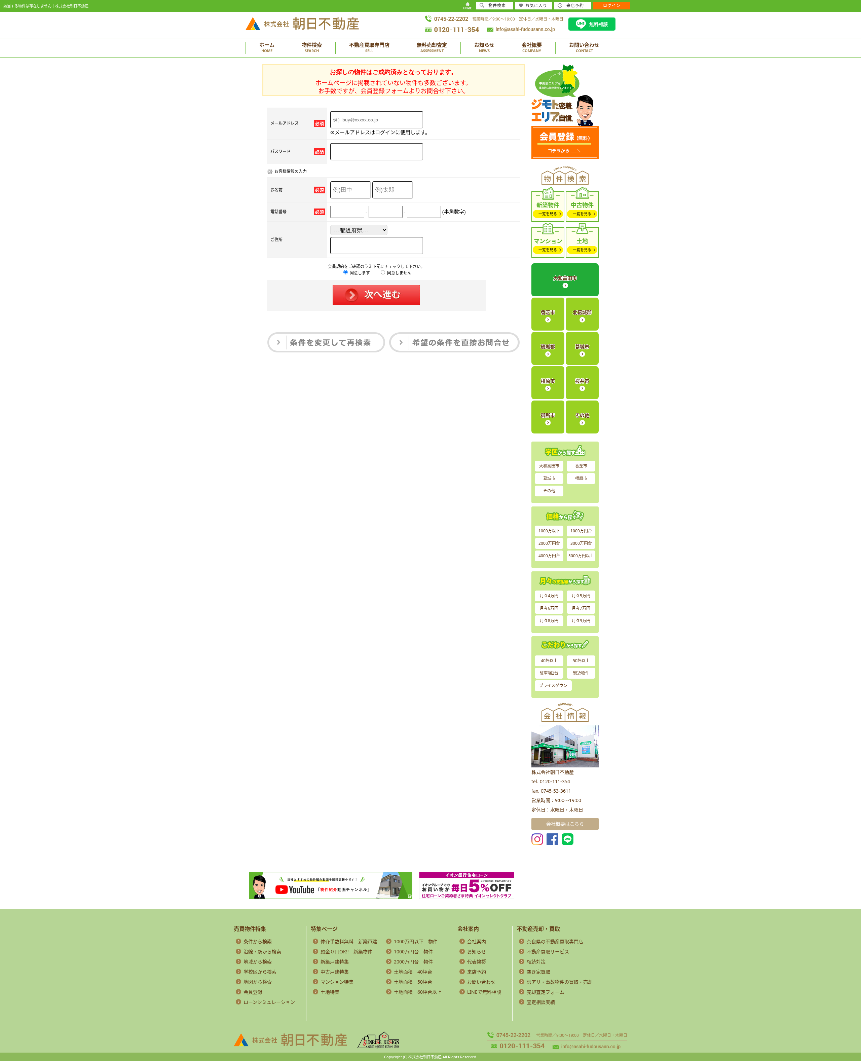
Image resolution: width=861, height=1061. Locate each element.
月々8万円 (549, 620)
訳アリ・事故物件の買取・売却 (560, 982)
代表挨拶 (476, 961)
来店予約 (476, 972)
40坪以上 (549, 661)
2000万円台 (549, 543)
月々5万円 (581, 596)
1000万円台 (581, 531)
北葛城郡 (582, 312)
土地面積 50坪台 (413, 982)
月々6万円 (549, 608)
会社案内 (476, 941)
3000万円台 (581, 543)
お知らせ (476, 951)
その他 (582, 415)
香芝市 (548, 312)
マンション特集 (337, 982)
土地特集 (330, 992)
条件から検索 (258, 941)
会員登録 (253, 992)
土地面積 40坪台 (413, 972)
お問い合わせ (481, 982)
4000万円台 (549, 556)
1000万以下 (549, 531)
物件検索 (497, 5)
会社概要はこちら (565, 824)
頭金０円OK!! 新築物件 (346, 951)
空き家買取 (538, 972)
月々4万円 (549, 596)
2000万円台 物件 (413, 961)
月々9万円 (581, 620)
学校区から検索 (260, 972)
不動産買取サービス (548, 951)
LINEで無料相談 (484, 992)
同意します (359, 273)
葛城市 (582, 346)
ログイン (612, 5)
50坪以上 (581, 661)
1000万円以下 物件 (416, 941)
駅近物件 (581, 673)
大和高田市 (565, 278)
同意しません (398, 273)
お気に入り (536, 5)
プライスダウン (553, 685)
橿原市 (548, 381)
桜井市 (582, 381)
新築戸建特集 (335, 961)
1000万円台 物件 (413, 951)
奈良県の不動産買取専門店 (555, 941)
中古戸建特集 (335, 972)
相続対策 (536, 961)
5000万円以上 (581, 556)
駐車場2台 (549, 673)
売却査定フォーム (545, 992)
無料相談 (598, 24)
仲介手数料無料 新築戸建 (349, 941)
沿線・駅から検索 (262, 951)
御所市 (548, 415)
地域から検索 (258, 961)
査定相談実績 (541, 1002)
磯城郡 (548, 346)
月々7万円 (581, 608)
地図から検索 (258, 982)
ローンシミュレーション (269, 1002)
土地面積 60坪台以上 (418, 992)
